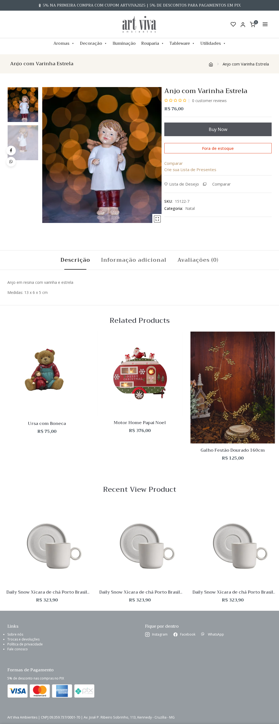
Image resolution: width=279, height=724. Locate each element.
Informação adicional (133, 260)
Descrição (75, 260)
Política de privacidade (25, 644)
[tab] (75, 260)
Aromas (61, 43)
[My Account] (243, 24)
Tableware (179, 43)
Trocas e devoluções (23, 639)
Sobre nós (15, 634)
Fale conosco (17, 649)
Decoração (91, 43)
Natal (190, 208)
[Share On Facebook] (11, 150)
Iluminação (124, 43)
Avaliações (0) (198, 260)
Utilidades (210, 43)
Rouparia (150, 43)
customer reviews (209, 100)
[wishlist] (233, 24)
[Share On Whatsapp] (11, 161)
